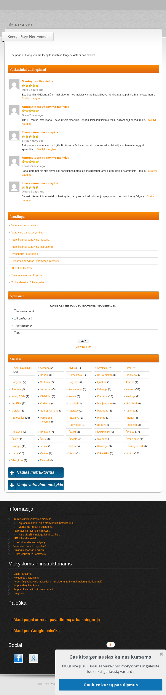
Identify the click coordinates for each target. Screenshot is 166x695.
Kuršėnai (45, 403)
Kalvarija (102, 389)
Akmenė (45, 367)
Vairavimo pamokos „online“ (27, 232)
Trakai (72, 446)
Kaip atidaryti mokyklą (26, 585)
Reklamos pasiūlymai (26, 577)
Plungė (101, 417)
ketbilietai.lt (24, 318)
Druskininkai (104, 375)
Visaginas (17, 460)
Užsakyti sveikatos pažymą (29, 542)
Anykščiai (102, 367)
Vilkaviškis (103, 453)
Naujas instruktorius (35, 472)
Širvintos (74, 439)
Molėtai (15, 410)
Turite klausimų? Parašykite (27, 282)
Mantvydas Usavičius (37, 81)
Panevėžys (17, 417)
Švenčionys (132, 439)
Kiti (19, 333)
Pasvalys (74, 417)
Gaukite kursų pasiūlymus (111, 684)
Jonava (130, 382)
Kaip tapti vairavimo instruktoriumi (33, 589)
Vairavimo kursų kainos (25, 225)
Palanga (131, 410)
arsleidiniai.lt (25, 311)
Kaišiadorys (75, 389)
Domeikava (75, 375)
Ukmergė (102, 446)
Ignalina (102, 382)
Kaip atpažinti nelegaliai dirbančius (39, 534)
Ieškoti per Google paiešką (35, 631)
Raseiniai (131, 424)
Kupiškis (16, 403)
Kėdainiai (45, 396)
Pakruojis (102, 410)
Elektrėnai (131, 375)
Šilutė (43, 439)
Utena (15, 453)
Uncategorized (134, 446)
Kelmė (72, 396)
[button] (110, 656)
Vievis (72, 453)
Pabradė (74, 410)
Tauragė (16, 446)
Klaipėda (102, 396)
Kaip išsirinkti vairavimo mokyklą (30, 239)
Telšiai (44, 446)
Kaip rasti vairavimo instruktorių (31, 530)
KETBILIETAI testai (22, 268)
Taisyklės (18, 593)
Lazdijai (73, 403)
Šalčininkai (103, 432)
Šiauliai (130, 432)
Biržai (129, 367)
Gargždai (16, 382)
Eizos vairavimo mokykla (40, 132)
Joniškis (16, 389)
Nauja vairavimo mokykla (40, 485)
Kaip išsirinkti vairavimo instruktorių (32, 246)
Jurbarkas (46, 389)
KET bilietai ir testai (24, 538)
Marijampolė (104, 403)
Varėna (44, 453)
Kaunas (130, 389)
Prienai (130, 417)
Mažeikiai (131, 403)
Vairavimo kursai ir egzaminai (36, 526)
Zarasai (44, 460)
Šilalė (14, 439)
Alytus (72, 367)
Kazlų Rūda (18, 396)
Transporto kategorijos (24, 253)
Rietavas (16, 432)
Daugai (44, 375)
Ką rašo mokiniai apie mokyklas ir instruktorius (46, 522)
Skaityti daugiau (31, 98)
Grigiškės (74, 382)
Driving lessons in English (26, 275)
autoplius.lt (24, 325)
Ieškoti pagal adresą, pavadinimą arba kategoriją (55, 620)
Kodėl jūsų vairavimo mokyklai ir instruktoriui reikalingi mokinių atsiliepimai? (57, 581)
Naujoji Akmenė (49, 410)
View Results (83, 347)
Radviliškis (75, 424)
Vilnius (130, 453)
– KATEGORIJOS (21, 367)
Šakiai (72, 432)
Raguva (101, 424)
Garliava (45, 382)
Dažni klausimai (22, 573)
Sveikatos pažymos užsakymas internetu (35, 261)
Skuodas (102, 439)
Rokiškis (45, 432)
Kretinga (131, 396)
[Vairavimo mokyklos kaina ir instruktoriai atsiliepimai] (10, 24)
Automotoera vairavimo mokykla (45, 106)
